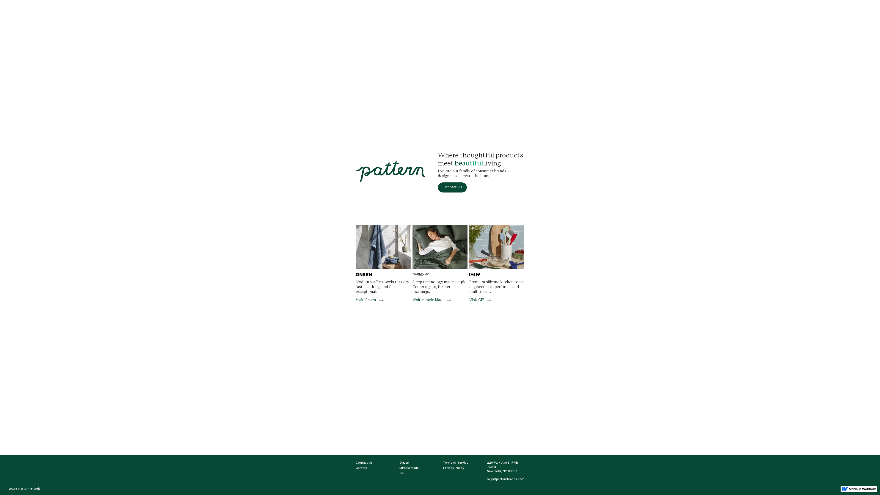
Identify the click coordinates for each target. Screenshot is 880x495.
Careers (361, 468)
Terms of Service (455, 462)
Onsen (404, 462)
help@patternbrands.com (505, 479)
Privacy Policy (453, 468)
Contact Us (364, 462)
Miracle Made (409, 468)
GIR (401, 473)
